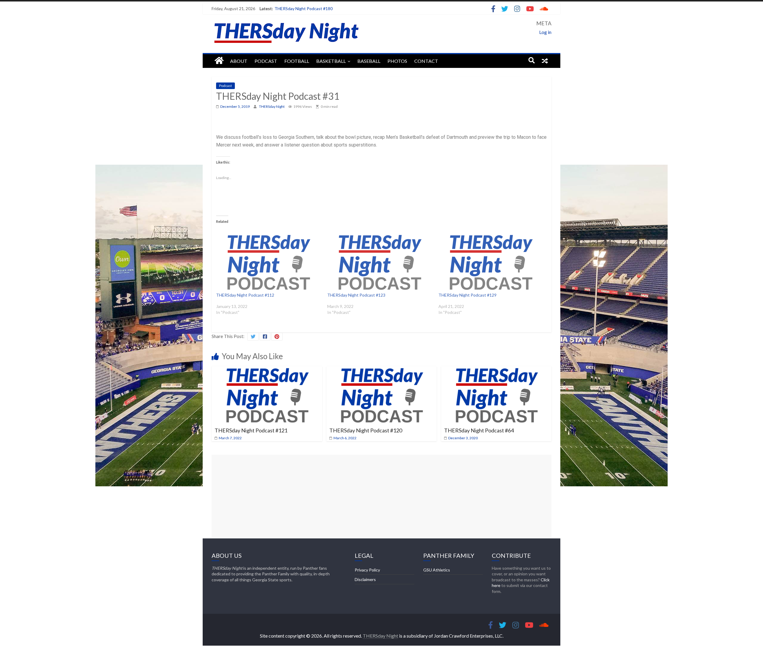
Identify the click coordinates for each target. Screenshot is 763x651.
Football (296, 61)
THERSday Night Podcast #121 (251, 430)
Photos (397, 61)
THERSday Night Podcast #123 (356, 295)
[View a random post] (544, 60)
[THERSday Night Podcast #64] (496, 370)
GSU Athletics (436, 569)
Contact (426, 61)
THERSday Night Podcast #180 (304, 8)
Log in (545, 32)
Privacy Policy (367, 569)
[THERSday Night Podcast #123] (379, 262)
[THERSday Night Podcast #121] (267, 370)
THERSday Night (272, 106)
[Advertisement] (381, 496)
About (238, 61)
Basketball (331, 61)
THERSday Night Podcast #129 (467, 295)
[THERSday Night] (219, 60)
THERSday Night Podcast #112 (245, 295)
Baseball (368, 61)
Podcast (266, 61)
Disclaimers (365, 579)
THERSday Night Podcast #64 (479, 430)
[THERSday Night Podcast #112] (268, 262)
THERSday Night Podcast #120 (365, 430)
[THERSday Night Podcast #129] (491, 262)
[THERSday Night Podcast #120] (381, 370)
